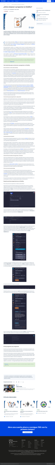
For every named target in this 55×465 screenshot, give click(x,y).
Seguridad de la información (15, 463)
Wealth (29, 441)
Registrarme (12, 61)
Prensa (42, 443)
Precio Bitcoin (36, 443)
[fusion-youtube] (14, 446)
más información (28, 451)
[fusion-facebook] (11, 446)
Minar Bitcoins (36, 442)
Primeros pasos (36, 441)
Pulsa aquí (6, 364)
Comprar (23, 442)
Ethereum (8, 4)
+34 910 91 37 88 (11, 445)
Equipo (42, 441)
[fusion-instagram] (17, 446)
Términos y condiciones (4, 463)
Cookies (11, 463)
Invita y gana (42, 442)
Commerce (23, 446)
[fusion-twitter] (12, 446)
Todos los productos (29, 447)
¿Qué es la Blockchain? (36, 447)
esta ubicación (39, 454)
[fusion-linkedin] (9, 446)
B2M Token (29, 442)
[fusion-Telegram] (15, 446)
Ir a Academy (36, 448)
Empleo (42, 446)
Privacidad (8, 463)
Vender (23, 443)
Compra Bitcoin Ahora (27, 432)
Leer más (17, 391)
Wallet (22, 441)
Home (4, 4)
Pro (22, 447)
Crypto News (30, 443)
